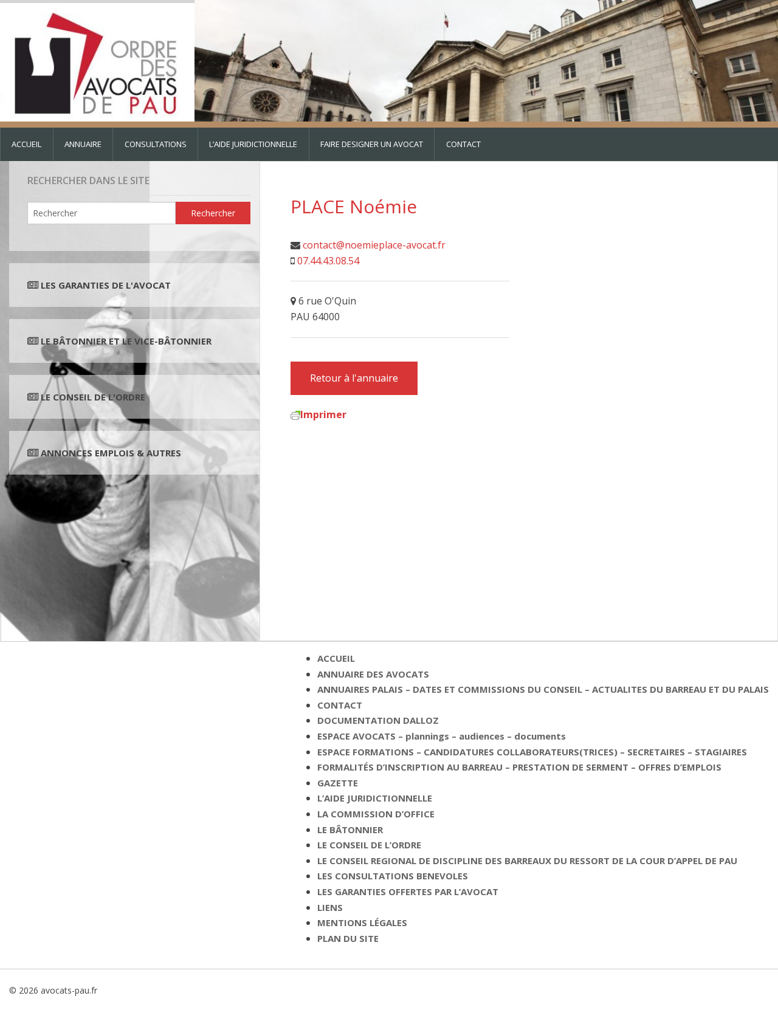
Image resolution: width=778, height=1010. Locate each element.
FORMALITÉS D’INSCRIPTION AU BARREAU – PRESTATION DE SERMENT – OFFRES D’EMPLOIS (519, 767)
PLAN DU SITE (348, 938)
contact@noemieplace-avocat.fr (374, 245)
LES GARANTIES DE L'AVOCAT (106, 285)
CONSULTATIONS (156, 144)
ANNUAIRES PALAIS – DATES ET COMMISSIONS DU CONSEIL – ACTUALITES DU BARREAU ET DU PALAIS (543, 689)
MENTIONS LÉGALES (362, 922)
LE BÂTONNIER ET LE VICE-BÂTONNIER (125, 341)
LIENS (330, 907)
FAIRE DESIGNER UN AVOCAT (371, 144)
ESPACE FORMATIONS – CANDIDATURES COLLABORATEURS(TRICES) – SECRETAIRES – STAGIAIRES (532, 752)
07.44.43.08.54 (328, 260)
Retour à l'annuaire (354, 378)
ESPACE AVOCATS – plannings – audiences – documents (441, 736)
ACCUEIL (26, 144)
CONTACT (463, 144)
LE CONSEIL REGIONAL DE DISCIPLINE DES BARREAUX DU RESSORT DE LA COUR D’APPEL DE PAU (527, 860)
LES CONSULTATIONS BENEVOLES (392, 876)
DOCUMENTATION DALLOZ (378, 720)
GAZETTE (337, 783)
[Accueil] (97, 59)
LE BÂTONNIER (350, 829)
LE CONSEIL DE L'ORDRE (91, 397)
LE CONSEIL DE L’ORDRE (369, 845)
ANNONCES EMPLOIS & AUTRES (111, 453)
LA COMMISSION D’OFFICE (376, 814)
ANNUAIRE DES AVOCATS (373, 674)
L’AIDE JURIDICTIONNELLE (253, 144)
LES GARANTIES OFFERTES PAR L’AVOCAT (407, 891)
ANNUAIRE (83, 144)
